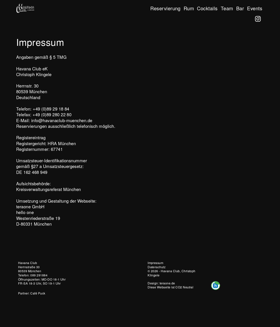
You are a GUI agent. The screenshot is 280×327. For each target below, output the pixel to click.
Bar (240, 8)
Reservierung (165, 8)
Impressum (155, 263)
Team (227, 8)
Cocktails (207, 8)
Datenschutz (157, 267)
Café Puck (37, 293)
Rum (189, 8)
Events (254, 8)
